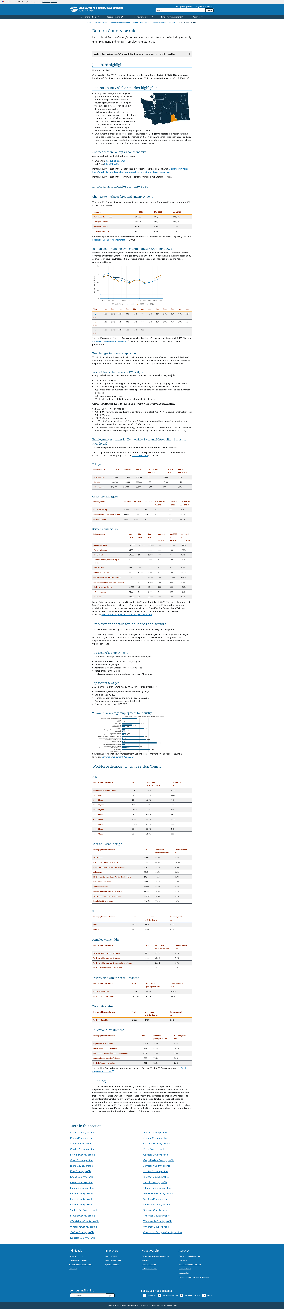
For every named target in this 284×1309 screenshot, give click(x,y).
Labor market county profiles (164, 22)
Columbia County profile (156, 1143)
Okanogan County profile (157, 1187)
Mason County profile (82, 1187)
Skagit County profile (81, 1204)
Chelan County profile (82, 1137)
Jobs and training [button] (114, 17)
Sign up (110, 1295)
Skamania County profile (156, 1204)
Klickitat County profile (156, 1176)
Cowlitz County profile (82, 1149)
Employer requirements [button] (171, 17)
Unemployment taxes (113, 1260)
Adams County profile (82, 1132)
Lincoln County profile (155, 1182)
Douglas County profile (82, 1237)
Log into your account (204, 6)
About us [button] (197, 17)
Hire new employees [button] (142, 17)
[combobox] (180, 10)
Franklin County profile (82, 1154)
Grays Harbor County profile (158, 1160)
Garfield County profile (155, 1154)
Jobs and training (100, 22)
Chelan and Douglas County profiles (162, 1232)
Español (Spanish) (185, 6)
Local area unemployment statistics (109, 239)
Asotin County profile (155, 1132)
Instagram (152, 1295)
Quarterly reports (112, 1264)
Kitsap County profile (81, 1176)
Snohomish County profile (84, 1210)
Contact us (183, 1260)
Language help (184, 1273)
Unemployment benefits (78, 1260)
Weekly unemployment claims (80, 1264)
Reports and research (141, 22)
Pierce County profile (81, 1198)
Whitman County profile (156, 1226)
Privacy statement (149, 1264)
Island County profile (81, 1165)
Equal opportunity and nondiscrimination (194, 1277)
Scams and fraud (185, 1269)
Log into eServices (76, 1256)
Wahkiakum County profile (84, 1221)
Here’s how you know (49, 2)
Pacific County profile (81, 1193)
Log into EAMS (111, 1256)
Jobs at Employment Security (190, 1264)
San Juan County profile (156, 1198)
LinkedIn (210, 1295)
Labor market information (120, 22)
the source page (140, 455)
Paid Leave (73, 1269)
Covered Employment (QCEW (118, 756)
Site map (145, 1260)
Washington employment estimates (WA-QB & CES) (127, 614)
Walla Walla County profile (157, 1221)
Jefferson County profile (156, 1165)
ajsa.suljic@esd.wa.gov (117, 160)
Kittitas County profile (155, 1171)
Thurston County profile (156, 1215)
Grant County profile (81, 1160)
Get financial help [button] (88, 17)
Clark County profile (81, 1143)
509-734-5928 (111, 163)
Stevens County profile (82, 1215)
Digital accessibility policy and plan (155, 1256)
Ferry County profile (154, 1149)
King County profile (80, 1171)
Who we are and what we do (189, 1256)
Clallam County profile (155, 1137)
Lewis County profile (81, 1182)
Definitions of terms (149, 1269)
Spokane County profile (156, 1210)
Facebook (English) (170, 1295)
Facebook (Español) (192, 1295)
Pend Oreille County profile (158, 1193)
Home (89, 22)
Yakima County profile (82, 1232)
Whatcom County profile (83, 1226)
